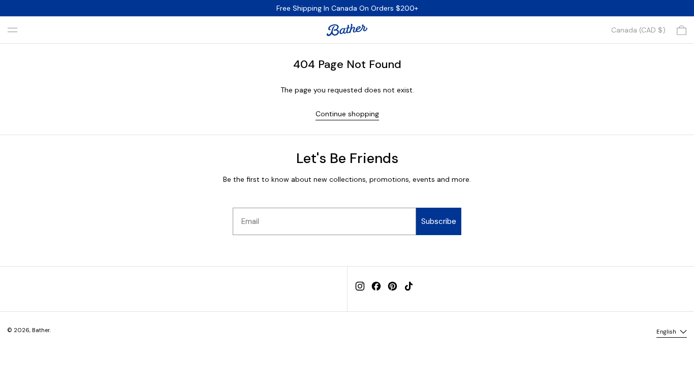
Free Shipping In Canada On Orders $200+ (347, 8)
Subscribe (438, 221)
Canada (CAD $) (638, 30)
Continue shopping (347, 113)
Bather (41, 330)
